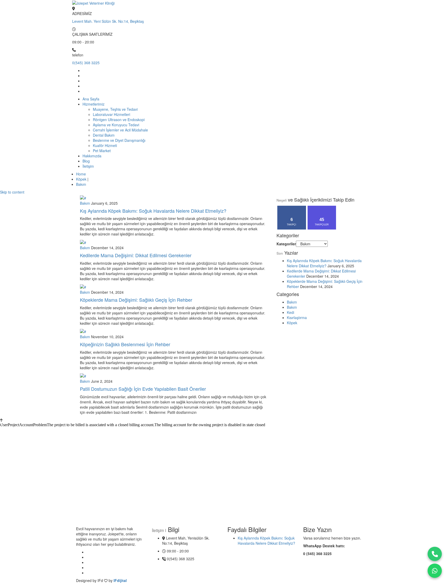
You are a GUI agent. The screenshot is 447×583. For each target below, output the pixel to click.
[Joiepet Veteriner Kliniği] (93, 2)
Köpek (81, 179)
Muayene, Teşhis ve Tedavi (115, 109)
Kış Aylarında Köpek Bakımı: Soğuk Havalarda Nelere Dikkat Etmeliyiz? (153, 210)
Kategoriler (286, 243)
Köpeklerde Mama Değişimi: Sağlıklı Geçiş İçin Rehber (136, 299)
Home (81, 173)
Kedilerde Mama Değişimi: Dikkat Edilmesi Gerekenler (135, 255)
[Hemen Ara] (435, 554)
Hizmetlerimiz (94, 104)
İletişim (88, 166)
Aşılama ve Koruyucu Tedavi (116, 124)
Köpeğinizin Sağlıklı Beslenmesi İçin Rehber (125, 344)
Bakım (81, 184)
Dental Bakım (104, 135)
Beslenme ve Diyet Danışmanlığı (119, 140)
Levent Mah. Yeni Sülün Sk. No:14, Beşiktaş (108, 21)
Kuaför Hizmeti (105, 145)
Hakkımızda (92, 155)
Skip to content (12, 192)
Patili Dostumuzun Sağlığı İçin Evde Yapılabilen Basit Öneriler (143, 388)
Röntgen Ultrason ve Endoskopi (119, 119)
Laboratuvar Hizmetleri (111, 114)
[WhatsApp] (435, 571)
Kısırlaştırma (297, 317)
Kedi (290, 312)
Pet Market (102, 150)
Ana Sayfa (91, 98)
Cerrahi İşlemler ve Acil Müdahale (120, 129)
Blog (86, 161)
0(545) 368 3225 (86, 62)
